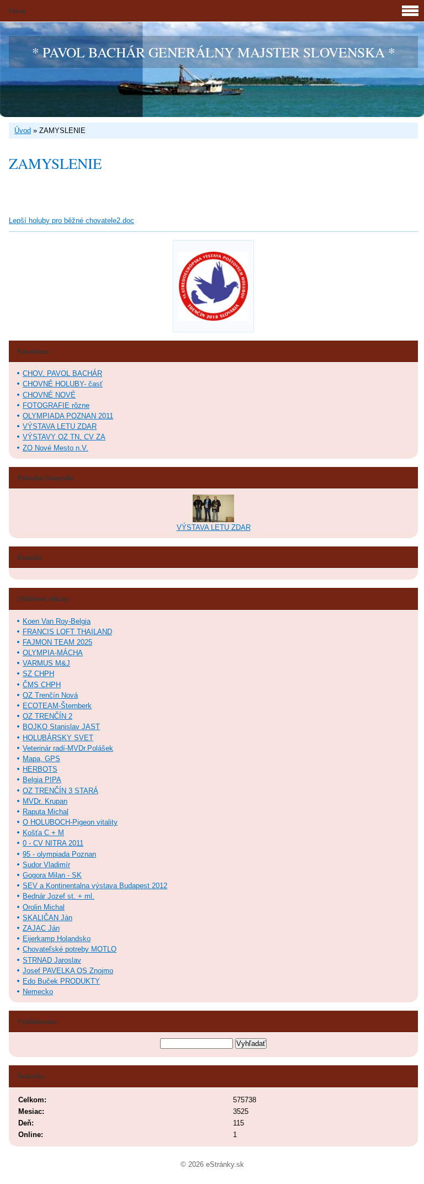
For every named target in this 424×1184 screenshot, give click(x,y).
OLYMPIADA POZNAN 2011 (68, 416)
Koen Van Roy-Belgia (57, 621)
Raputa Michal (45, 812)
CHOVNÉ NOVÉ (49, 395)
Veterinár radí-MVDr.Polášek (68, 748)
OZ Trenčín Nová (50, 695)
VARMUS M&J (46, 663)
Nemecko (38, 991)
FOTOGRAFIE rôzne (56, 405)
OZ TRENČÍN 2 (47, 716)
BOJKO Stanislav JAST (61, 727)
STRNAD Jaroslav (52, 960)
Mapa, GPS (41, 759)
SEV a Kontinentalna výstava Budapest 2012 (95, 886)
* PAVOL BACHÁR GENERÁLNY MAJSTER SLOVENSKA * (213, 52)
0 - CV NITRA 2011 (53, 843)
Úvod (22, 130)
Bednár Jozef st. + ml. (58, 896)
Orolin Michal (44, 907)
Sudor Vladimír (46, 865)
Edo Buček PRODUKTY (61, 981)
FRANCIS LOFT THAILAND (67, 632)
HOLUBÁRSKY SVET (58, 738)
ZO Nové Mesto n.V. (55, 448)
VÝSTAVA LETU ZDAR (60, 426)
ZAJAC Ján (41, 928)
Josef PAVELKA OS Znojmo (68, 971)
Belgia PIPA (42, 780)
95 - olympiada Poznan (59, 854)
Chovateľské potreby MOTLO (69, 949)
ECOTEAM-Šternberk (57, 706)
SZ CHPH (38, 674)
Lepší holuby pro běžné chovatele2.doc (71, 220)
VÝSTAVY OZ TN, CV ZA (64, 437)
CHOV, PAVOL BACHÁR (62, 373)
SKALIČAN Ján (47, 918)
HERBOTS (40, 769)
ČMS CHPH (42, 685)
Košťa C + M (43, 833)
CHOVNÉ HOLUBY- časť (63, 384)
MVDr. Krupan (45, 801)
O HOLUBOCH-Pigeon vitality (70, 822)
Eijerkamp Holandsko (57, 939)
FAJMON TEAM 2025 (57, 642)
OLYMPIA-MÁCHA (53, 653)
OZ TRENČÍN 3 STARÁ (60, 791)
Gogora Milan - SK (52, 875)
